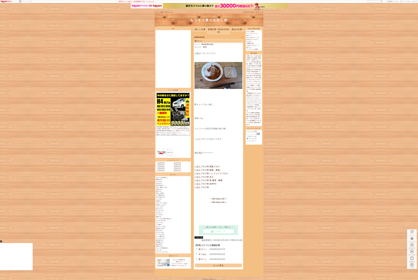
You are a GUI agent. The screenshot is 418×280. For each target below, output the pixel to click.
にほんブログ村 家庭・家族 (207, 170)
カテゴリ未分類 (160, 177)
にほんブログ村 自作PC (205, 184)
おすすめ (158, 197)
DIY (157, 230)
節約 (157, 216)
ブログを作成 (406, 1)
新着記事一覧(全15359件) (218, 30)
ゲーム (158, 215)
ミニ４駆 (158, 236)
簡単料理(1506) (207, 44)
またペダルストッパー (252, 37)
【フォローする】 (249, 12)
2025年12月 (177, 169)
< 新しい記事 (199, 29)
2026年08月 (161, 163)
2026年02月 (177, 165)
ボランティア (160, 203)
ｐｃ (157, 181)
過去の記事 (412, 248)
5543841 (257, 10)
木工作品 (158, 185)
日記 (161, 12)
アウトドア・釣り (27, 1)
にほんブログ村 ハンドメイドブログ (211, 173)
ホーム (157, 12)
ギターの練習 (250, 31)
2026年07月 (161, 165)
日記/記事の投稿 (254, 29)
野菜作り (158, 228)
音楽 (157, 201)
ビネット (158, 222)
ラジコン (158, 234)
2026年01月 (177, 167)
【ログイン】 (259, 12)
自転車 (158, 242)
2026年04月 (161, 171)
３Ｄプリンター (160, 252)
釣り (157, 209)
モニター (158, 211)
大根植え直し (250, 43)
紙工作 (158, 240)
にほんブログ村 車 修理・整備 (208, 180)
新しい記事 (412, 254)
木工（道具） (160, 187)
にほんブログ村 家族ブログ (207, 166)
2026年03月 (177, 163)
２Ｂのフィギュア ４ (252, 45)
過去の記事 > (238, 29)
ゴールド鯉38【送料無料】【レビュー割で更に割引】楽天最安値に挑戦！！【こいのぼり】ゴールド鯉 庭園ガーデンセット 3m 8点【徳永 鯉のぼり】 (253, 118)
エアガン (158, 232)
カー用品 (158, 195)
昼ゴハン (198, 41)
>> (392, 1)
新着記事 (412, 261)
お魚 (157, 189)
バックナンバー (173, 160)
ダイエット (159, 226)
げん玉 (158, 213)
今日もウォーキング (252, 39)
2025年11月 (177, 171)
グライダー (159, 238)
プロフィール (168, 12)
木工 (157, 183)
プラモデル (159, 220)
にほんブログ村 (201, 187)
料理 (157, 246)
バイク (158, 199)
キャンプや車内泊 (161, 248)
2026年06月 (161, 167)
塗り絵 (158, 244)
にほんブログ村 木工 (204, 177)
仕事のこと (159, 205)
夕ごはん (202, 254)
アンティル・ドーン (252, 33)
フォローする (412, 241)
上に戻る (412, 268)
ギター (158, 250)
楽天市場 (414, 1)
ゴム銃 (158, 224)
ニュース (158, 207)
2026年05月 (161, 169)
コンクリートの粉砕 (252, 49)
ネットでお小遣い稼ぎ (162, 218)
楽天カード (173, 256)
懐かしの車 (159, 193)
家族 (157, 179)
